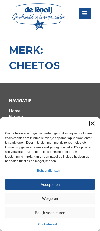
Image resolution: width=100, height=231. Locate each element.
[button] (92, 123)
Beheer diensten (48, 170)
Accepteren (50, 184)
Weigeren (50, 198)
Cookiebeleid (47, 224)
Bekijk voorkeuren (50, 212)
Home (15, 111)
